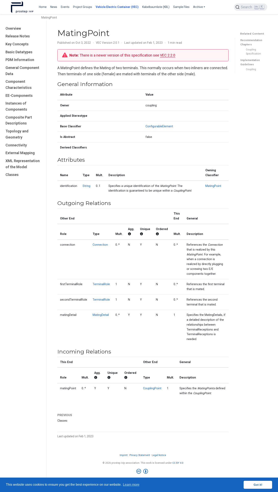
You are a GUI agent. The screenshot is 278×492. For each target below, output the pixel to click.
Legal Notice (159, 455)
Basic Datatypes (18, 52)
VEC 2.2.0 (167, 55)
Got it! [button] (258, 484)
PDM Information (19, 60)
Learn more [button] (131, 484)
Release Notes (17, 36)
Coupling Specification (253, 51)
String (86, 186)
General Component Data (22, 70)
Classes (12, 174)
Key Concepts (16, 44)
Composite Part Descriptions (18, 120)
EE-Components (19, 95)
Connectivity (16, 145)
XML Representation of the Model (22, 164)
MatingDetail (101, 315)
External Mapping (20, 153)
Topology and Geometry (16, 134)
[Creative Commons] (143, 471)
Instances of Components (16, 106)
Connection (100, 245)
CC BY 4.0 (177, 462)
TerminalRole (101, 284)
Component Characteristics (18, 84)
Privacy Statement (139, 455)
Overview (13, 28)
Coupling (251, 69)
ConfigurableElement (159, 126)
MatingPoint (213, 186)
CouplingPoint (152, 388)
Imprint (124, 455)
